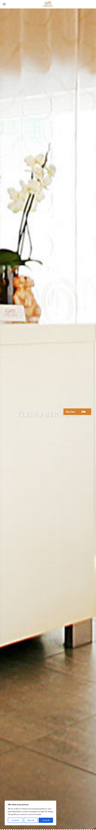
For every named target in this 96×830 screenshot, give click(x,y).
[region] (30, 813)
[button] (77, 411)
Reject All (31, 820)
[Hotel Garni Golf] (48, 4)
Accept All (45, 820)
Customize (15, 820)
